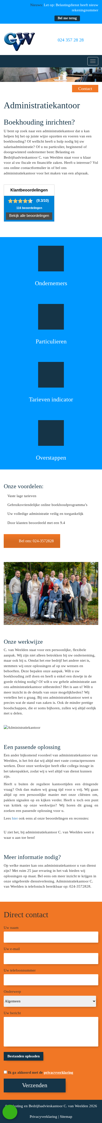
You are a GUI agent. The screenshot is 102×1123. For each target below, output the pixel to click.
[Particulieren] (51, 316)
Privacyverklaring (43, 1117)
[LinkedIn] (95, 18)
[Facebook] (86, 18)
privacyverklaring (58, 1072)
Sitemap (66, 1117)
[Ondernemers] (51, 258)
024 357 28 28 (70, 39)
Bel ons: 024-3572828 (36, 541)
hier (15, 818)
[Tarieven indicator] (51, 374)
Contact (85, 88)
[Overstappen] (51, 433)
